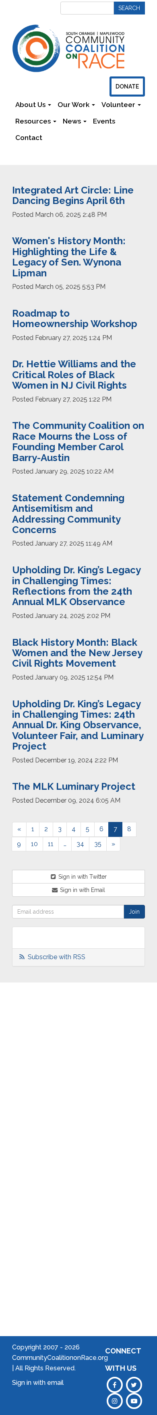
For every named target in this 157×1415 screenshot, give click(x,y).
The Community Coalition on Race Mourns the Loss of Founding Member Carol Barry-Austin (78, 441)
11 (51, 844)
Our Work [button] (74, 105)
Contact (28, 138)
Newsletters (69, 138)
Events (104, 121)
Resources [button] (33, 121)
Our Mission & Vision (23, 1080)
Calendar (134, 1053)
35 (97, 844)
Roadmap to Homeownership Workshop (74, 318)
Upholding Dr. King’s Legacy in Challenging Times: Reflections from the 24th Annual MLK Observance (76, 586)
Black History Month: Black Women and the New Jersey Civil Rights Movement (77, 652)
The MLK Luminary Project (73, 786)
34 (80, 844)
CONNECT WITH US (123, 1359)
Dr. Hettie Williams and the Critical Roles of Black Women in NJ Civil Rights (74, 374)
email (55, 1382)
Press (129, 1077)
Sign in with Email (81, 890)
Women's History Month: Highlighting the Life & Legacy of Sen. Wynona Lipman (69, 256)
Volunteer (135, 1089)
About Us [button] (31, 105)
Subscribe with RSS (56, 957)
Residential (64, 1129)
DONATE (127, 86)
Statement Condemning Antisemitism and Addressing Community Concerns (68, 514)
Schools (60, 1044)
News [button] (73, 121)
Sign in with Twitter (82, 876)
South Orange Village (96, 1092)
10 (34, 844)
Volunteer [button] (119, 105)
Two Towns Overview (99, 1056)
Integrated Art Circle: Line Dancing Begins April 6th (73, 195)
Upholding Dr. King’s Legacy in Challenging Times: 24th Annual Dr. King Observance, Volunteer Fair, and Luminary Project (77, 725)
